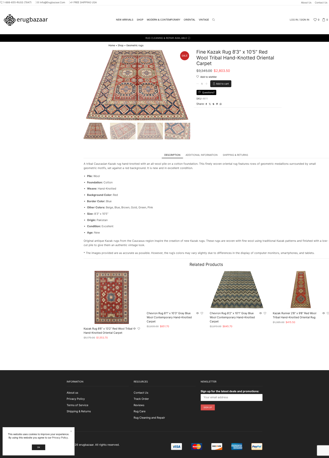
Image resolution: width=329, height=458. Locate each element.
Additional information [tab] (202, 154)
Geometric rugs (134, 45)
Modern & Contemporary (163, 19)
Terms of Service (77, 405)
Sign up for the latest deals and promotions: (230, 391)
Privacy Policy (76, 398)
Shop (140, 19)
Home (111, 45)
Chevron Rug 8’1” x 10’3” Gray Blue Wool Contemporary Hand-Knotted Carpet (169, 317)
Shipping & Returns (79, 411)
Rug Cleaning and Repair (149, 417)
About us (306, 2)
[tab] (172, 155)
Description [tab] (172, 154)
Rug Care (139, 411)
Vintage (204, 19)
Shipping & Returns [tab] (235, 154)
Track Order (141, 398)
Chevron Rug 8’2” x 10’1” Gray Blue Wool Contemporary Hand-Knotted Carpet (232, 317)
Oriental (189, 19)
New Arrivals (124, 19)
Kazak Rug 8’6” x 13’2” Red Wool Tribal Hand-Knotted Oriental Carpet (108, 330)
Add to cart (222, 83)
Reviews (139, 405)
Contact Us (321, 2)
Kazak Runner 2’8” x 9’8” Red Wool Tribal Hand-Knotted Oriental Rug (294, 315)
